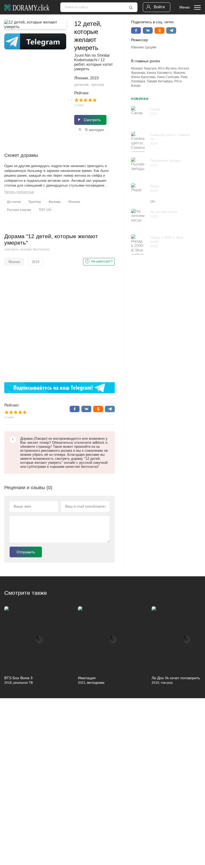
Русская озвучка (19, 210)
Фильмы (55, 202)
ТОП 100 (45, 210)
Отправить (26, 552)
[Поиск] (130, 7)
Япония (74, 202)
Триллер (34, 202)
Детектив (14, 202)
